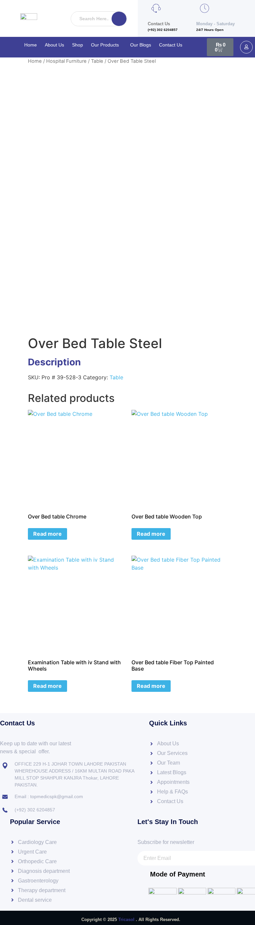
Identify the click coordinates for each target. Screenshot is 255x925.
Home (30, 44)
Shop (77, 44)
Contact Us (170, 44)
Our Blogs (140, 44)
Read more (47, 533)
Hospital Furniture (66, 61)
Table (97, 61)
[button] (106, 44)
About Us (54, 44)
